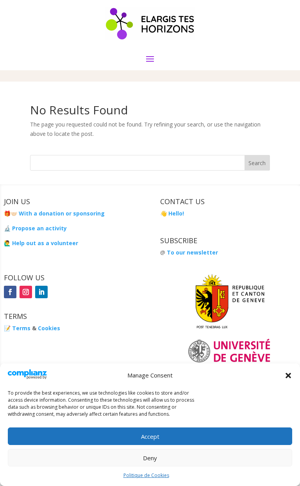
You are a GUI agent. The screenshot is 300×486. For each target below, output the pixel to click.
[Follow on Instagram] (26, 292)
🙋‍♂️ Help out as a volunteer (41, 243)
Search (257, 163)
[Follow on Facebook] (10, 292)
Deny (150, 458)
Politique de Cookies (146, 475)
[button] (288, 375)
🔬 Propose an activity (35, 228)
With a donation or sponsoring (61, 213)
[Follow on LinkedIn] (41, 292)
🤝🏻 (14, 213)
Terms (21, 328)
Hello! (176, 213)
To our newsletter (192, 252)
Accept (150, 436)
